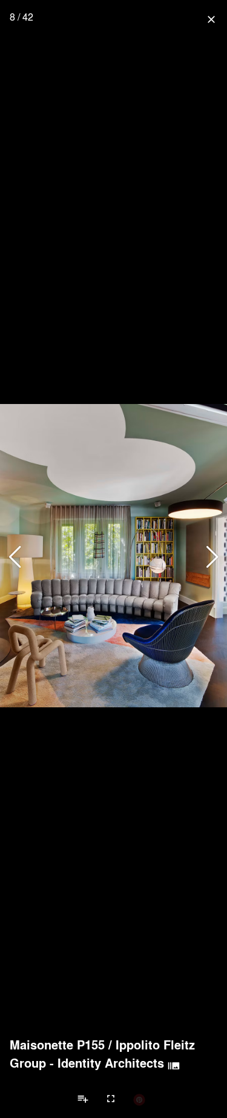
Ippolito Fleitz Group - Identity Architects (102, 1053)
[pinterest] (139, 1099)
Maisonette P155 (57, 1044)
